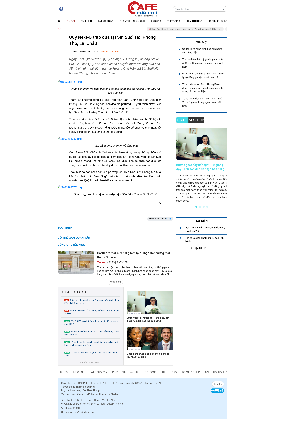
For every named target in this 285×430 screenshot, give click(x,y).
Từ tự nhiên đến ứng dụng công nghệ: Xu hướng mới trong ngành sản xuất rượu (202, 102)
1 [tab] (196, 207)
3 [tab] (204, 207)
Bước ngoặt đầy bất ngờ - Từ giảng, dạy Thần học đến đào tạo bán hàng (148, 319)
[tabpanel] (201, 165)
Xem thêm (115, 281)
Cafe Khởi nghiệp (217, 21)
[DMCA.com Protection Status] (217, 390)
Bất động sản (105, 21)
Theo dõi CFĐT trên (109, 51)
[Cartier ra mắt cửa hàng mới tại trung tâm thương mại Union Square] (76, 262)
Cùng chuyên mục (71, 244)
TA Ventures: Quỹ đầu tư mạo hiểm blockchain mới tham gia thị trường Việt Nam (91, 343)
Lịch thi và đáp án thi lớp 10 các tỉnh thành (204, 239)
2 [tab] (200, 207)
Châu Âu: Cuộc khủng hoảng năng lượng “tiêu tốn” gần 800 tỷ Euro (179, 29)
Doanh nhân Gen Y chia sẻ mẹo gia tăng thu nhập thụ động (148, 355)
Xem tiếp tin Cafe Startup (90, 362)
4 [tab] (207, 207)
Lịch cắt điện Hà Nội (195, 248)
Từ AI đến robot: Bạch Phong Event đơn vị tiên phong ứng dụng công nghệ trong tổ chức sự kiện (203, 88)
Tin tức (71, 21)
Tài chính (86, 21)
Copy (168, 218)
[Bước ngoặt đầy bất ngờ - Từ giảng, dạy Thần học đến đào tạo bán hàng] (150, 305)
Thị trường (173, 21)
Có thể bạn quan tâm (74, 237)
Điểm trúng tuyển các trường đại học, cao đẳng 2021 (205, 229)
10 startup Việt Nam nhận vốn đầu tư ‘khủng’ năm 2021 (90, 354)
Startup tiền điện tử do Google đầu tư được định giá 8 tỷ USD (91, 312)
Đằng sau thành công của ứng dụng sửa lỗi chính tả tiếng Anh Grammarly (91, 301)
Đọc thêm (65, 227)
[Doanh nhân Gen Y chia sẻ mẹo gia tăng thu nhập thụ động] (150, 341)
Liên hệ (218, 384)
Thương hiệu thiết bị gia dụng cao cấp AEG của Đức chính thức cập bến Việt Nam (202, 63)
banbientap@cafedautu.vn (79, 412)
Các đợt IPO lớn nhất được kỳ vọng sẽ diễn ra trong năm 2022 (91, 322)
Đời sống (156, 21)
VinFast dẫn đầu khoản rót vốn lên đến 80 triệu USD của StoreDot (91, 333)
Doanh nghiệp (194, 21)
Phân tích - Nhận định (132, 21)
